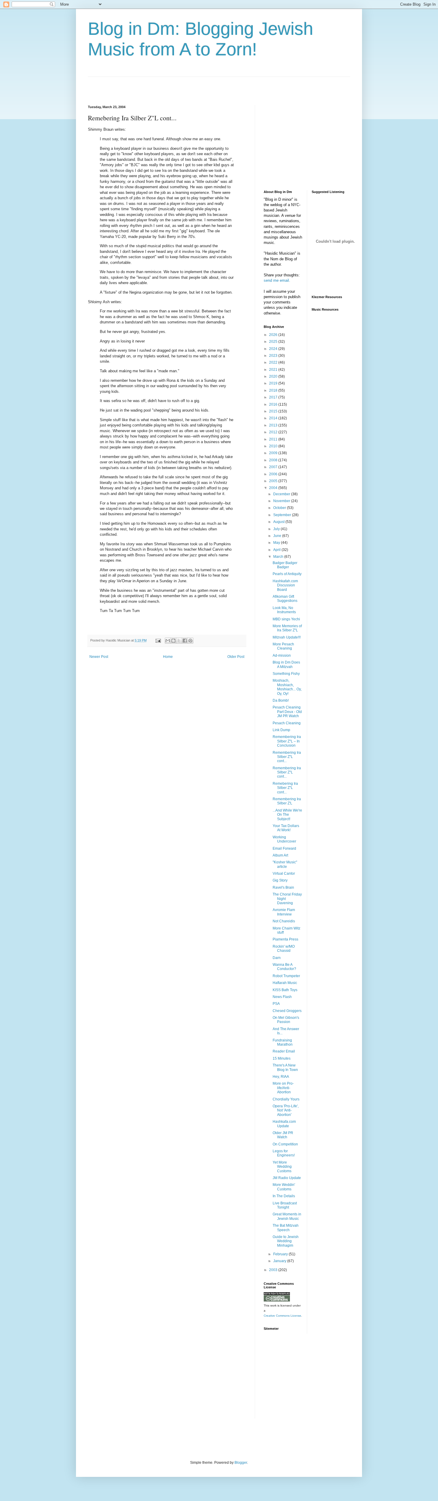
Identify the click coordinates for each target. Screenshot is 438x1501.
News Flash (282, 997)
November (282, 501)
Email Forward (284, 848)
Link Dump (281, 730)
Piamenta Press (285, 939)
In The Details (284, 1196)
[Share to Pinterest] (190, 641)
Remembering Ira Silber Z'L (287, 801)
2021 (273, 370)
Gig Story (280, 880)
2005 (273, 481)
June (277, 536)
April (277, 550)
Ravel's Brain (283, 887)
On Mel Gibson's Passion (286, 1020)
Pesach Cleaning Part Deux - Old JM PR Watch (287, 711)
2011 (273, 439)
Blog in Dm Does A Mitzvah (286, 664)
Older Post (235, 657)
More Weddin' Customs (284, 1187)
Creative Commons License (282, 1315)
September (282, 515)
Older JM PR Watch (283, 1135)
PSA (276, 1004)
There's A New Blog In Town (285, 1067)
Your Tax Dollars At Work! (286, 828)
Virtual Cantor (284, 873)
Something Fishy (286, 674)
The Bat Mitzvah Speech (286, 1227)
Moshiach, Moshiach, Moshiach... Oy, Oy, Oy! (287, 686)
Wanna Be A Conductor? (284, 967)
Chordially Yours (286, 1099)
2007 (273, 467)
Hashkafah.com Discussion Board (285, 585)
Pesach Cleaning (287, 723)
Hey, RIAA (281, 1077)
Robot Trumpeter (286, 976)
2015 (273, 411)
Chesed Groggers (287, 1011)
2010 (273, 446)
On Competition (285, 1144)
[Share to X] (179, 641)
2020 (273, 376)
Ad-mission (282, 655)
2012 (273, 432)
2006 (273, 474)
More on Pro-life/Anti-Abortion (283, 1087)
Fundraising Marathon (283, 1042)
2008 (273, 460)
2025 (273, 342)
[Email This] (168, 641)
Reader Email (284, 1051)
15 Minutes (282, 1058)
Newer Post (98, 657)
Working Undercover (284, 839)
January (280, 1261)
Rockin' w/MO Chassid (284, 948)
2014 (273, 418)
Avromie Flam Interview (284, 912)
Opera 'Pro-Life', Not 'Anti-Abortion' (286, 1110)
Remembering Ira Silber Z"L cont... (287, 756)
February (281, 1254)
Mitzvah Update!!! (287, 637)
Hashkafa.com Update (284, 1123)
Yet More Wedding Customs (282, 1166)
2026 (273, 335)
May (277, 543)
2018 (273, 390)
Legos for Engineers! (284, 1153)
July (277, 529)
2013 (273, 425)
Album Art (280, 855)
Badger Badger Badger (285, 565)
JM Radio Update (287, 1178)
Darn (277, 958)
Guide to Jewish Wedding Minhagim (286, 1241)
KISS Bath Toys (285, 990)
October (280, 508)
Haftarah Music (285, 983)
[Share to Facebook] (185, 641)
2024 (273, 349)
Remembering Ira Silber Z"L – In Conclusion (287, 741)
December (282, 494)
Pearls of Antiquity (287, 574)
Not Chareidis (284, 921)
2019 (273, 383)
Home (168, 657)
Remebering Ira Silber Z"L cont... (285, 787)
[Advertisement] (157, 86)
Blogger (240, 1462)
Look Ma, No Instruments (284, 610)
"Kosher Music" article (285, 864)
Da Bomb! (281, 700)
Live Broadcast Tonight (285, 1205)
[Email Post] (158, 640)
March (278, 557)
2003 (273, 1270)
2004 (273, 488)
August (279, 522)
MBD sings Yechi (286, 619)
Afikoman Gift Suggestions (285, 598)
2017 (273, 397)
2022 (273, 362)
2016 (273, 404)
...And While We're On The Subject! (287, 814)
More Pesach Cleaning (283, 646)
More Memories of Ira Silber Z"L (287, 628)
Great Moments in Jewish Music (287, 1216)
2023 (273, 356)
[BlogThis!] (173, 641)
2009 (273, 453)
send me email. (277, 280)
